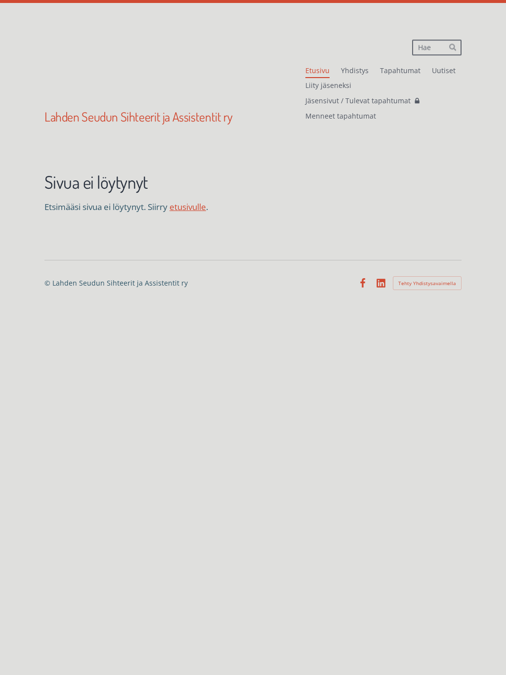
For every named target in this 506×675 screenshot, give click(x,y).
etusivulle (187, 206)
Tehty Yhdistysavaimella (427, 283)
